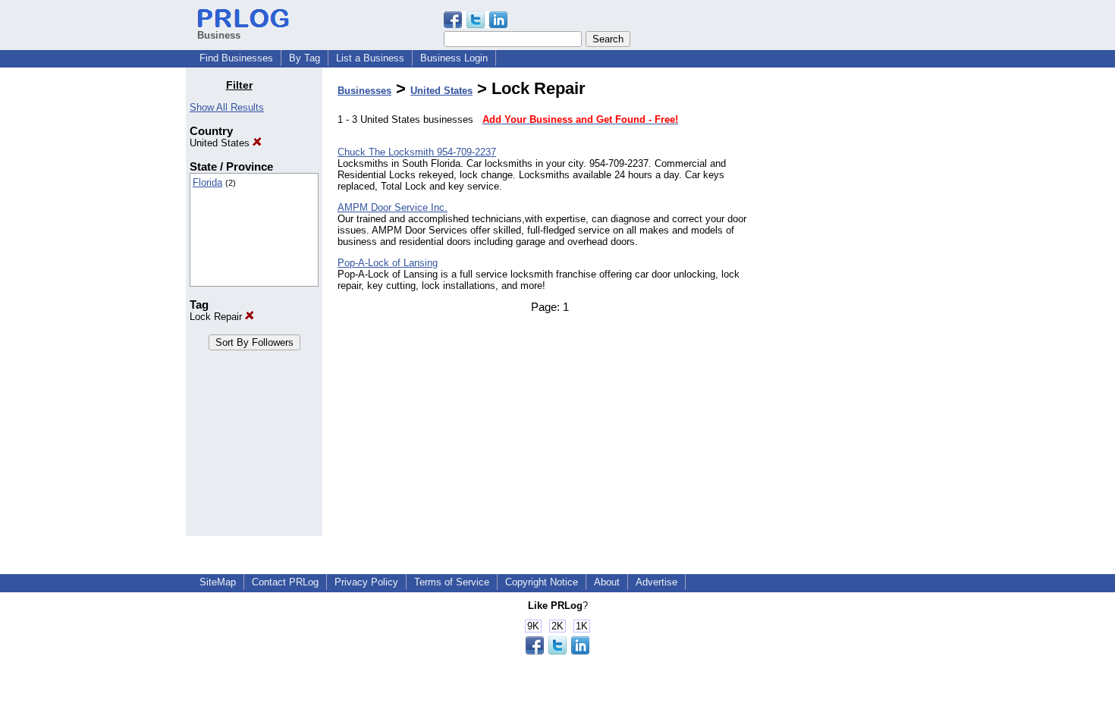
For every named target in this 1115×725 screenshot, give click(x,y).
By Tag (304, 58)
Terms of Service (451, 582)
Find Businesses (236, 58)
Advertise (656, 582)
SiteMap (217, 582)
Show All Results (227, 107)
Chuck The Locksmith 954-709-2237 (417, 152)
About (607, 582)
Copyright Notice (541, 582)
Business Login (454, 58)
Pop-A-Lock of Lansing (388, 262)
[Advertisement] (851, 306)
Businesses (364, 90)
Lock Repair (217, 316)
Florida (207, 182)
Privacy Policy (366, 582)
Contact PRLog (285, 582)
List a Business (370, 58)
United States (221, 143)
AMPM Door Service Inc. (393, 207)
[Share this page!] (475, 24)
